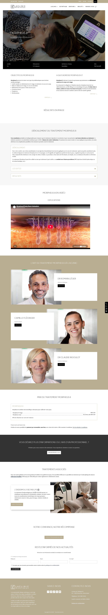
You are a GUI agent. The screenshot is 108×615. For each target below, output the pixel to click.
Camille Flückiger (24, 318)
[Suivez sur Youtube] (60, 592)
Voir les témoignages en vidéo (54, 537)
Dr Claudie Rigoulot (69, 358)
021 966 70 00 (14, 1)
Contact (90, 1)
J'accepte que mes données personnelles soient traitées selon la (36, 565)
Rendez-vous (90, 6)
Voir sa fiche (61, 285)
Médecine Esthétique (18, 59)
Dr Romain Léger (67, 279)
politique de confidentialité (52, 565)
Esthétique (63, 6)
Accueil (11, 59)
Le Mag (84, 1)
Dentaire (72, 6)
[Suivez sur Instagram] (51, 592)
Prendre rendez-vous (54, 452)
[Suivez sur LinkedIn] (57, 592)
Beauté (80, 6)
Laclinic (53, 6)
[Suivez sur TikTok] (54, 592)
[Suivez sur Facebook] (48, 592)
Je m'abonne (15, 569)
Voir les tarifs (97, 66)
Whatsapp (20, 1)
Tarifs (79, 1)
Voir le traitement (17, 504)
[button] (95, 1)
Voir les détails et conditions (80, 427)
